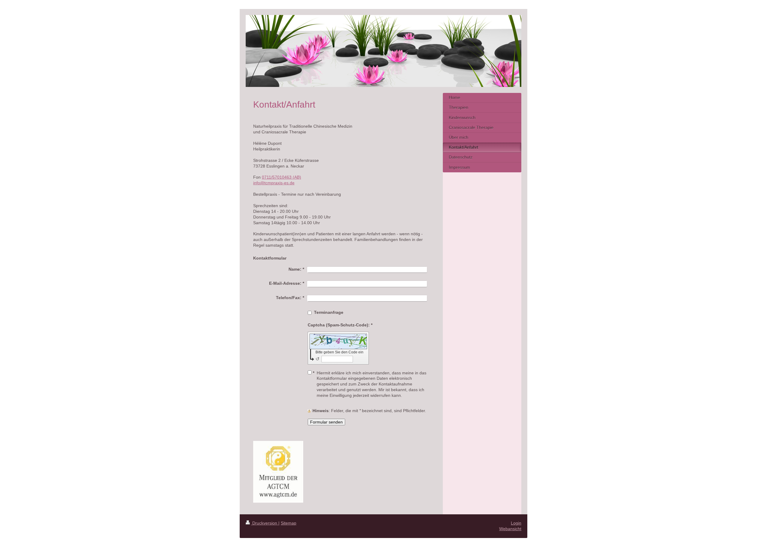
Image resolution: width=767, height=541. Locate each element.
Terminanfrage (328, 312)
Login (516, 523)
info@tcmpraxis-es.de (274, 182)
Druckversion (264, 523)
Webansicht (510, 528)
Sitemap (288, 523)
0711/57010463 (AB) (281, 177)
